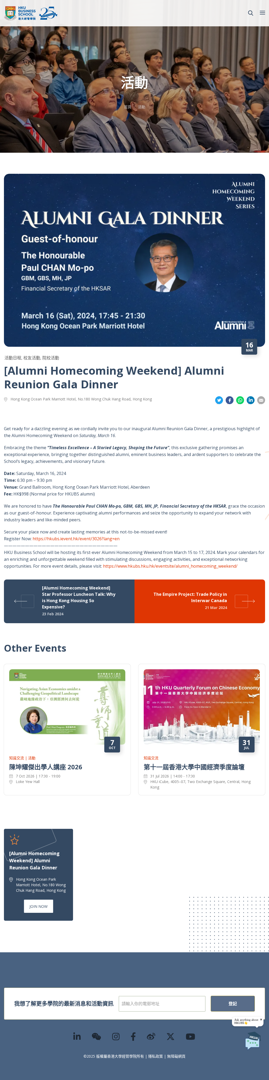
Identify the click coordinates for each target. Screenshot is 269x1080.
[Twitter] (170, 1036)
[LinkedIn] (77, 1036)
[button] (250, 13)
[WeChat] (97, 1036)
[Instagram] (116, 1036)
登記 (233, 1004)
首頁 (127, 106)
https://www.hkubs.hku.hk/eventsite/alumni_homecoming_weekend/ (170, 566)
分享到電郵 (261, 400)
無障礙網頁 (176, 1056)
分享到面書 (230, 400)
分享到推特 (219, 400)
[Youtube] (191, 1036)
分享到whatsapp (240, 400)
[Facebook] (133, 1036)
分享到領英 (251, 400)
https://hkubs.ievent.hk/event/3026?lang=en (76, 539)
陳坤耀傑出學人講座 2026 (45, 766)
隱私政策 (155, 1056)
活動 (141, 106)
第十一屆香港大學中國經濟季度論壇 (194, 766)
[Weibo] (151, 1036)
